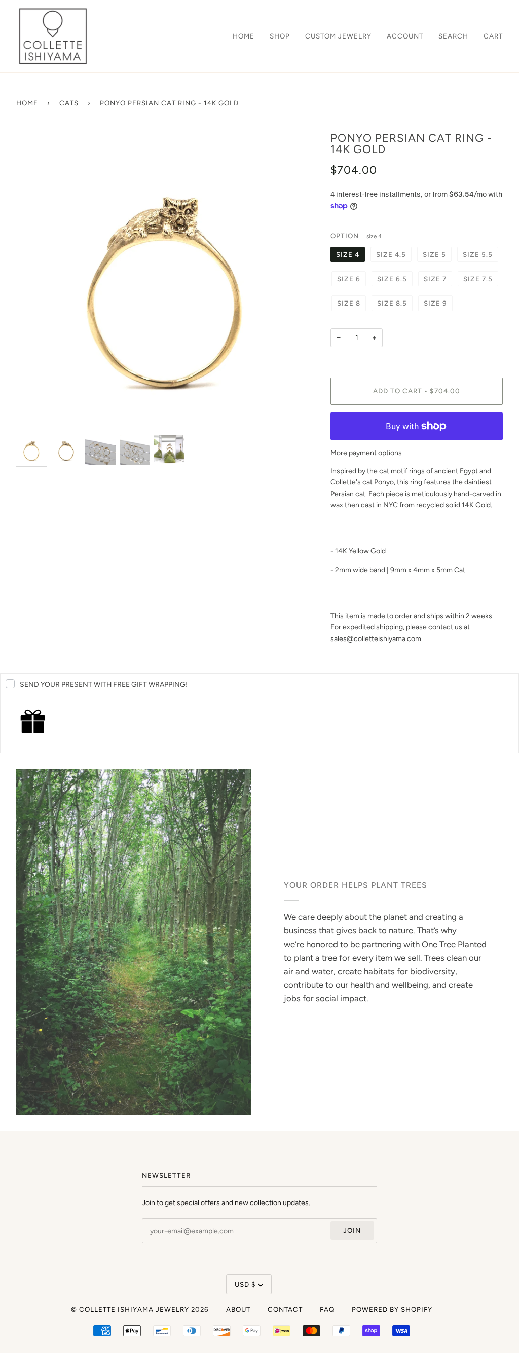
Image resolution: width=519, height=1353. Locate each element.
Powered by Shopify (392, 1309)
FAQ (327, 1309)
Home (27, 103)
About (238, 1309)
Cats (69, 103)
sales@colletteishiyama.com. (376, 638)
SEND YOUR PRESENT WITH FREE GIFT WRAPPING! (104, 684)
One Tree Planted (454, 943)
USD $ (245, 1284)
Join (352, 1230)
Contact (285, 1309)
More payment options (366, 452)
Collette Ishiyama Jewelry (134, 1309)
